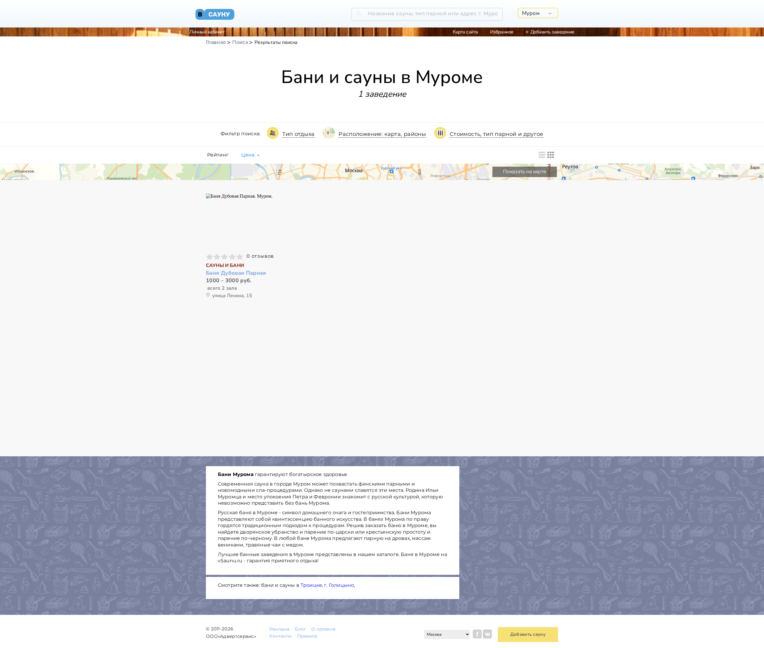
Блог (300, 629)
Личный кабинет (207, 32)
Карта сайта (465, 32)
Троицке (311, 585)
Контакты (280, 636)
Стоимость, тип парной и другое (496, 134)
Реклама (279, 629)
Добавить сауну (528, 634)
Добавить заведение (552, 32)
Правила (307, 636)
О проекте (323, 629)
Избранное (502, 32)
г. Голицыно (339, 585)
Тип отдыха (298, 134)
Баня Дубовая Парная (236, 273)
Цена (247, 155)
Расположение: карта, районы (382, 134)
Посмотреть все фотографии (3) (247, 220)
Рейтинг (218, 155)
